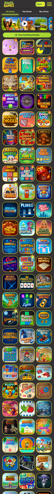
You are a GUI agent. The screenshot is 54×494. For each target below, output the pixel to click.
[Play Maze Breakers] (44, 246)
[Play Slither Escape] (27, 264)
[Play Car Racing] (10, 264)
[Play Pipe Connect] (27, 47)
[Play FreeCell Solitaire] (27, 282)
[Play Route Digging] (10, 119)
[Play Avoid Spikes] (27, 408)
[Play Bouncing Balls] (44, 101)
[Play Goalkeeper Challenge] (44, 282)
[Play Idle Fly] (10, 47)
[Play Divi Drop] (10, 445)
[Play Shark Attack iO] (44, 408)
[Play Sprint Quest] (44, 445)
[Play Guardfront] (10, 318)
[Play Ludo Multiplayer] (27, 481)
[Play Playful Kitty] (44, 354)
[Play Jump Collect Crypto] (27, 445)
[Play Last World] (44, 481)
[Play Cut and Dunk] (44, 173)
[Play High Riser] (44, 210)
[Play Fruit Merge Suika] (44, 65)
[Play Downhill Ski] (27, 336)
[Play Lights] (27, 300)
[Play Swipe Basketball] (10, 336)
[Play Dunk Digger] (10, 65)
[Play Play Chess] (44, 137)
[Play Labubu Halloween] (10, 427)
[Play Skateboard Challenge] (27, 354)
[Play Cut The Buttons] (27, 173)
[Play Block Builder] (27, 427)
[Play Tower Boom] (44, 83)
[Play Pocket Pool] (27, 65)
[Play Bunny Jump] (10, 300)
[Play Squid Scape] (27, 137)
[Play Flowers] (10, 372)
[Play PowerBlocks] (27, 318)
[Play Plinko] (27, 210)
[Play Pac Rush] (44, 47)
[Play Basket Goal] (44, 192)
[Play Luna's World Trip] (44, 228)
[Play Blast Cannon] (10, 192)
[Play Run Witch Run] (10, 408)
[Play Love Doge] (44, 119)
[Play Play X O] (44, 390)
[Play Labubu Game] (10, 155)
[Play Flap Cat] (44, 318)
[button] (10, 47)
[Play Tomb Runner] (44, 463)
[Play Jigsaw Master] (44, 427)
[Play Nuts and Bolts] (10, 137)
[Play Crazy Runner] (10, 481)
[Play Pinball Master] (10, 246)
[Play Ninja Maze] (27, 463)
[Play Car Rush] (27, 372)
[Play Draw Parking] (44, 155)
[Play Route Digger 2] (10, 83)
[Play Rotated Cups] (27, 119)
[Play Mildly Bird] (44, 372)
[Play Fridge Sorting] (27, 246)
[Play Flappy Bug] (10, 390)
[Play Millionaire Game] (27, 101)
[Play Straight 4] (10, 354)
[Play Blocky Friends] (27, 192)
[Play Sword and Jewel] (10, 101)
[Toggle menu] (49, 4)
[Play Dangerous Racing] (44, 300)
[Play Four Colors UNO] (10, 463)
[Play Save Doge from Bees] (27, 83)
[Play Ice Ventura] (27, 228)
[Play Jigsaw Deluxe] (10, 210)
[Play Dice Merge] (10, 173)
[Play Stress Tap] (27, 390)
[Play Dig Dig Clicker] (10, 228)
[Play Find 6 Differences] (27, 155)
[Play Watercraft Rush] (44, 336)
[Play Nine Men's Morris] (44, 264)
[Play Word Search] (10, 282)
